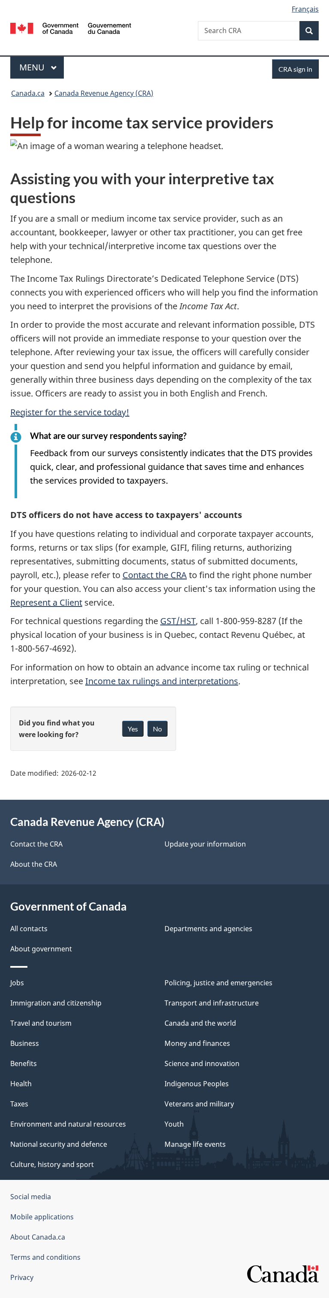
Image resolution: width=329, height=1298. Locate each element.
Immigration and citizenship (56, 1003)
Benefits (23, 1063)
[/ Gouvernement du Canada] (71, 27)
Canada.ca (28, 93)
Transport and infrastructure (211, 1003)
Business (24, 1043)
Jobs (17, 982)
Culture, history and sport (52, 1164)
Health (21, 1083)
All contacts (29, 928)
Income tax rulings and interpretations (161, 681)
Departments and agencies (208, 928)
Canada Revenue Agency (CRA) (103, 93)
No (157, 729)
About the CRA (33, 864)
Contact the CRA (155, 575)
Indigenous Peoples (196, 1083)
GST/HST (178, 621)
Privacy (21, 1277)
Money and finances (197, 1043)
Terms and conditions (45, 1257)
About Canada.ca (37, 1237)
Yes (133, 729)
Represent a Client (46, 602)
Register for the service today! (69, 412)
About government (41, 949)
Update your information (205, 844)
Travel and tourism (41, 1023)
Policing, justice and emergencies (218, 982)
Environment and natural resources (68, 1124)
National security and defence (58, 1144)
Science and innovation (201, 1063)
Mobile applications (42, 1217)
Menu (33, 67)
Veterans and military (199, 1104)
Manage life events (195, 1144)
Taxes (19, 1104)
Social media (30, 1196)
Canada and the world (200, 1023)
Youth (174, 1124)
